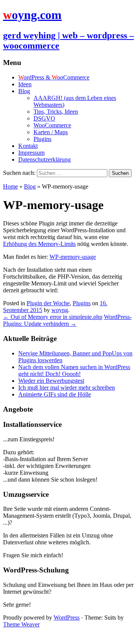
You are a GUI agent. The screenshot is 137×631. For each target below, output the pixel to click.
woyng (59, 310)
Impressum (31, 152)
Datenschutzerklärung (44, 159)
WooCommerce (52, 125)
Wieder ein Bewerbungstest (51, 380)
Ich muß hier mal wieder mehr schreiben (66, 387)
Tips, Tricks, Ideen (55, 111)
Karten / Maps (50, 132)
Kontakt (28, 146)
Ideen (25, 84)
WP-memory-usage (72, 257)
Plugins (42, 139)
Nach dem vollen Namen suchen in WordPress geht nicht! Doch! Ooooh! (74, 370)
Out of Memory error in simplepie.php (52, 317)
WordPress (67, 617)
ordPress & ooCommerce (53, 77)
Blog (24, 91)
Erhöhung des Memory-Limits (39, 244)
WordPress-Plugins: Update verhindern (67, 320)
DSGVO (44, 118)
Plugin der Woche (48, 303)
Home (10, 186)
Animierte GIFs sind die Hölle (54, 394)
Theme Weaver (21, 624)
